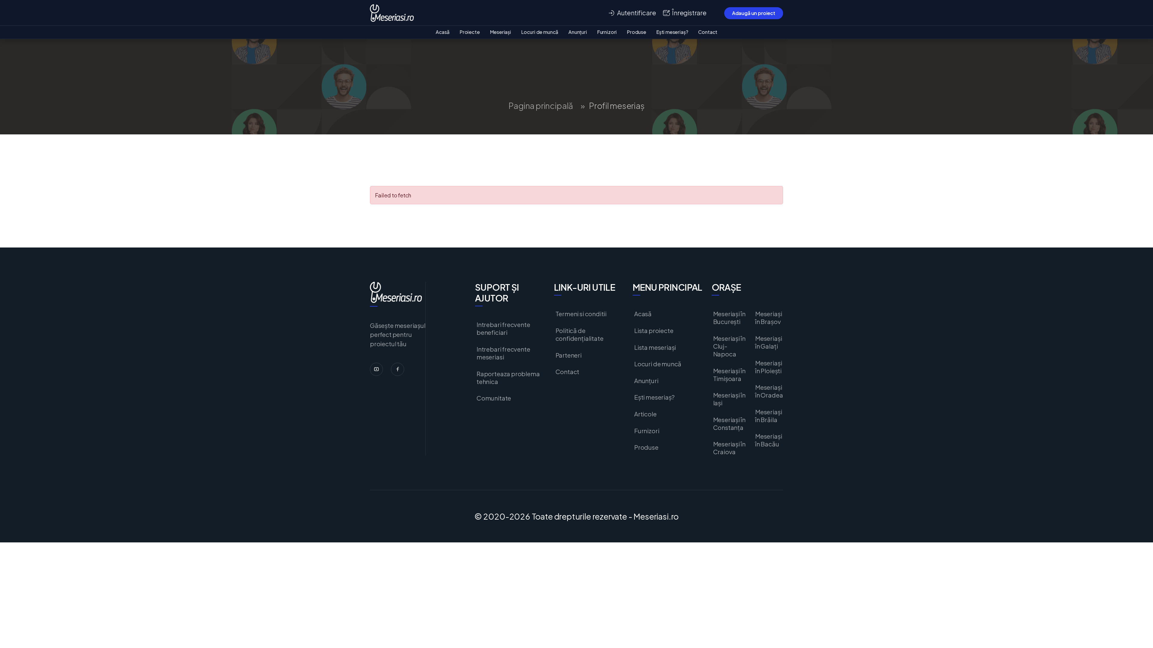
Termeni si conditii (581, 314)
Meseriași (500, 32)
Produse (636, 32)
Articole (645, 414)
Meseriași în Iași (729, 399)
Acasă (442, 32)
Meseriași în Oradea (769, 391)
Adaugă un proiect (753, 13)
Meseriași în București (729, 318)
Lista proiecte (653, 330)
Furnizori (607, 32)
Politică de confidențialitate (579, 334)
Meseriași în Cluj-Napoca (729, 346)
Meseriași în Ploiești (768, 367)
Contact (707, 32)
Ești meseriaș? (672, 32)
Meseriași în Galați (768, 342)
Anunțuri (577, 32)
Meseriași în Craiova (729, 448)
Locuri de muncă (539, 32)
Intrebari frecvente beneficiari (503, 328)
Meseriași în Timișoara (729, 374)
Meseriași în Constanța (729, 423)
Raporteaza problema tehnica (508, 378)
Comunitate (494, 398)
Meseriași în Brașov (768, 318)
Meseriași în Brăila (768, 416)
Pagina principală (540, 105)
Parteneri (568, 355)
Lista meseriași (655, 347)
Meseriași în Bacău (768, 440)
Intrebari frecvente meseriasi (503, 353)
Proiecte (470, 32)
